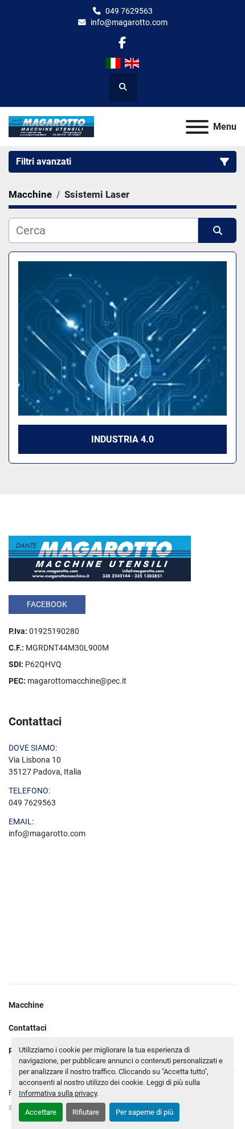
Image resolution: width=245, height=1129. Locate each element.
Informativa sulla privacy (58, 1093)
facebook (47, 604)
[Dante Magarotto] (100, 557)
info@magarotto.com (129, 22)
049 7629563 (129, 10)
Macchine (26, 1005)
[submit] (217, 230)
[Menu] (197, 127)
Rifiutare (85, 1112)
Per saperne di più (144, 1112)
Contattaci (28, 1027)
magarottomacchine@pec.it (76, 680)
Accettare (40, 1112)
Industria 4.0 (122, 439)
